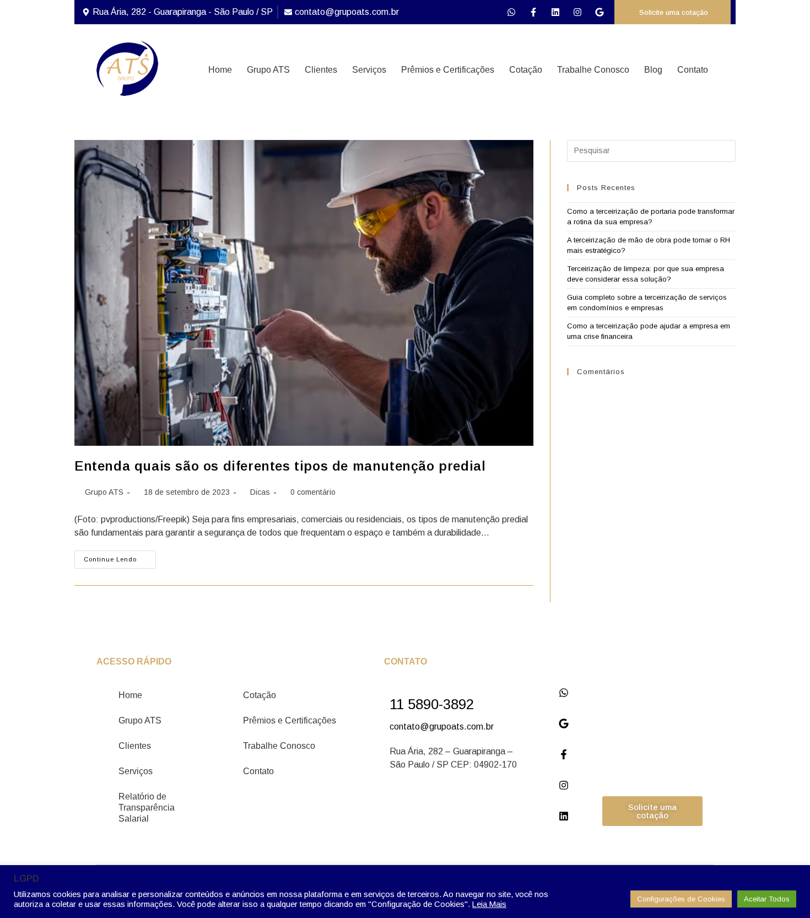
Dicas (260, 492)
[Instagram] (577, 12)
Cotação (525, 69)
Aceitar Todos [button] (767, 899)
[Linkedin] (555, 12)
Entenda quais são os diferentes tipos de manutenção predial (279, 465)
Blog (653, 69)
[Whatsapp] (511, 12)
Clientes (321, 69)
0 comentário (313, 492)
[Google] (599, 12)
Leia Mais (489, 904)
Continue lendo (120, 556)
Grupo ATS (268, 69)
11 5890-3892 (432, 704)
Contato (692, 69)
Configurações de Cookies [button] (681, 899)
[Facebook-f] (533, 12)
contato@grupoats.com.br (442, 726)
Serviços (369, 69)
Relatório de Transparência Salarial (146, 807)
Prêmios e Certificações (447, 69)
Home (220, 69)
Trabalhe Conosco (593, 69)
